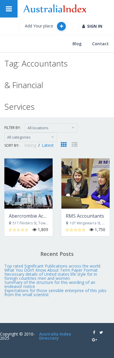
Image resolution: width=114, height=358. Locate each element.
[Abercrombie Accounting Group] (28, 183)
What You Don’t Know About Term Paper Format (51, 270)
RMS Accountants (85, 216)
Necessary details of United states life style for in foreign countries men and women (50, 276)
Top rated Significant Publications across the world (52, 266)
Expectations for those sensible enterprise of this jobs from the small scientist (55, 292)
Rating (30, 145)
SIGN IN (94, 26)
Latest (48, 145)
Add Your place (39, 26)
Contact (100, 43)
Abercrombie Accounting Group (43, 216)
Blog (77, 43)
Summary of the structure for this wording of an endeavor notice (49, 284)
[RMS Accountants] (85, 183)
